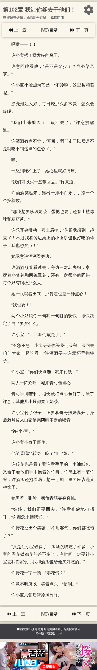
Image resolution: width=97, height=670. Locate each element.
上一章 (20, 30)
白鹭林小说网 (28, 629)
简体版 (40, 633)
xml (59, 633)
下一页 (82, 30)
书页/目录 (49, 30)
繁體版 (50, 633)
